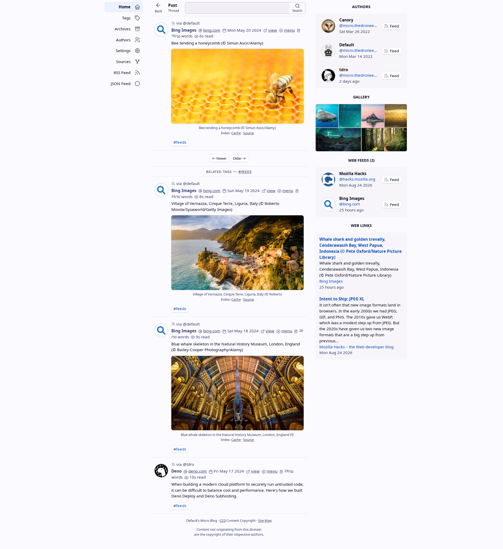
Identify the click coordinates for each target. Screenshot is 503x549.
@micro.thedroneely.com (362, 25)
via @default (188, 23)
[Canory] (328, 26)
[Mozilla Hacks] (328, 179)
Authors (361, 6)
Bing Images (183, 30)
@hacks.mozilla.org (357, 179)
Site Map (265, 520)
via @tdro (185, 464)
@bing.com (349, 203)
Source (248, 133)
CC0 (223, 520)
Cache (236, 133)
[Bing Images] (328, 204)
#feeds (179, 142)
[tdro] (328, 76)
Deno (176, 471)
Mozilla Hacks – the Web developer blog (356, 346)
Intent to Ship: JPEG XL (341, 298)
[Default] (328, 51)
